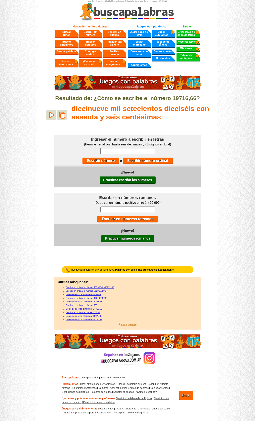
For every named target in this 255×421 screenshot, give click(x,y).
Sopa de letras (106, 408)
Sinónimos (77, 388)
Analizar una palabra (114, 43)
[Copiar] (62, 115)
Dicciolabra (163, 58)
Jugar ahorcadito (139, 43)
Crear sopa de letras (139, 53)
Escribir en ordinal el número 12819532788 (86, 298)
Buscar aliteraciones (90, 384)
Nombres (103, 388)
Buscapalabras (71, 377)
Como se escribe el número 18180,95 (84, 319)
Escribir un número (90, 33)
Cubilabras (144, 408)
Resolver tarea (186, 41)
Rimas (120, 384)
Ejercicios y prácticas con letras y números (88, 398)
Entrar (186, 395)
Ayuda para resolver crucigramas (131, 412)
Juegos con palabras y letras (79, 408)
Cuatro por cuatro (161, 408)
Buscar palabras (66, 51)
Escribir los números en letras (99, 402)
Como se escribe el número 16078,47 (84, 316)
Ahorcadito (69, 412)
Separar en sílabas (114, 33)
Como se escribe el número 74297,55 (84, 301)
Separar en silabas (123, 392)
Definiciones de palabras (75, 392)
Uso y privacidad (89, 377)
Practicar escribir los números (127, 180)
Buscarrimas (66, 33)
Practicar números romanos (127, 238)
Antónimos (91, 388)
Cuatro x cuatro (163, 51)
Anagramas (108, 384)
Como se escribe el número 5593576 (83, 294)
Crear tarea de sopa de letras (186, 33)
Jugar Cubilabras (161, 33)
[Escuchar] (51, 115)
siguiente (132, 324)
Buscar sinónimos (66, 43)
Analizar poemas (114, 53)
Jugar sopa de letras (139, 33)
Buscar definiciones (65, 63)
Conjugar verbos (90, 53)
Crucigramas (139, 64)
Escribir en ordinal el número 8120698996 (86, 291)
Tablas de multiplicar (186, 57)
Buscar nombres (90, 43)
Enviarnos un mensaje (112, 377)
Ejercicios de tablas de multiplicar (134, 398)
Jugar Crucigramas (125, 408)
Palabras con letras (101, 392)
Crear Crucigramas (100, 412)
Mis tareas (186, 48)
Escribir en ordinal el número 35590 (83, 312)
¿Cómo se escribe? (89, 63)
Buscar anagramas (113, 63)
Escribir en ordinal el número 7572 (82, 305)
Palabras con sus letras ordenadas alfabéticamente (144, 269)
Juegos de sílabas (163, 43)
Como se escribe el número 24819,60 (84, 309)
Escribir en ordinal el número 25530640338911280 (90, 287)
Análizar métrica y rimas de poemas (129, 388)
